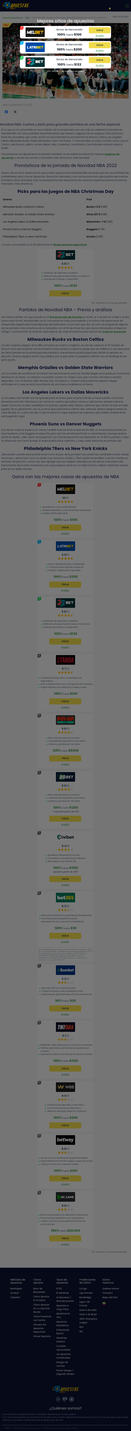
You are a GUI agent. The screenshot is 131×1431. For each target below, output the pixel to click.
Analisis (100, 35)
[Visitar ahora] (35, 32)
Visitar (99, 30)
